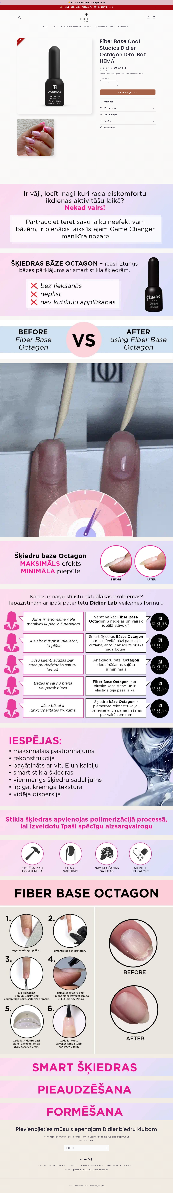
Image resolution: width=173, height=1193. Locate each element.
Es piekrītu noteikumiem (91, 1165)
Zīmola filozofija (100, 1169)
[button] (19, 17)
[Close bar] (171, 1)
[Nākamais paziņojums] (155, 7)
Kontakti (42, 1165)
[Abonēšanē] (106, 1148)
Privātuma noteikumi (68, 1165)
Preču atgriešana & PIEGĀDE (78, 1169)
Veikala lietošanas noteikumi (119, 1165)
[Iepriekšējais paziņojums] (18, 7)
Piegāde (116, 74)
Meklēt (52, 1165)
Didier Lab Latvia (82, 1186)
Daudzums (104, 78)
